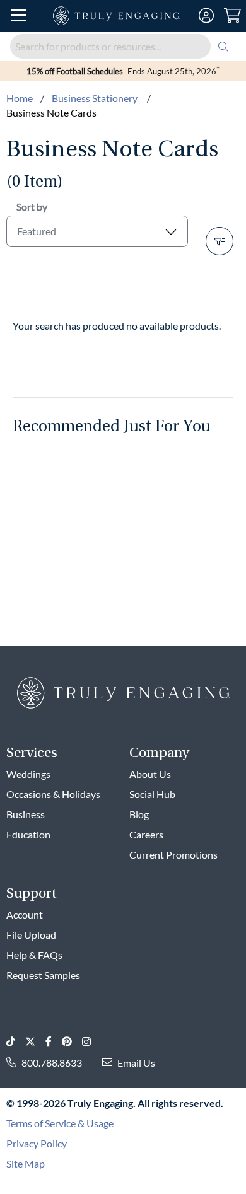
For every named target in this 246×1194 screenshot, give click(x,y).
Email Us (136, 1063)
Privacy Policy (36, 1143)
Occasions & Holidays (53, 794)
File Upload (31, 935)
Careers (146, 834)
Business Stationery (95, 98)
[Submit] (223, 46)
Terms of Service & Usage (60, 1123)
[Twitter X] (35, 1042)
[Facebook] (53, 1042)
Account (24, 914)
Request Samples (43, 975)
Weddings (28, 774)
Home (19, 98)
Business (25, 814)
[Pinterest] (72, 1042)
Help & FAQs (34, 955)
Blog (139, 814)
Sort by (31, 206)
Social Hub (152, 794)
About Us (150, 774)
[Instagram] (91, 1042)
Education (28, 834)
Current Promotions (173, 855)
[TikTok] (15, 1042)
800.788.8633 (51, 1063)
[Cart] (232, 15)
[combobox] (123, 46)
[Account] (206, 15)
